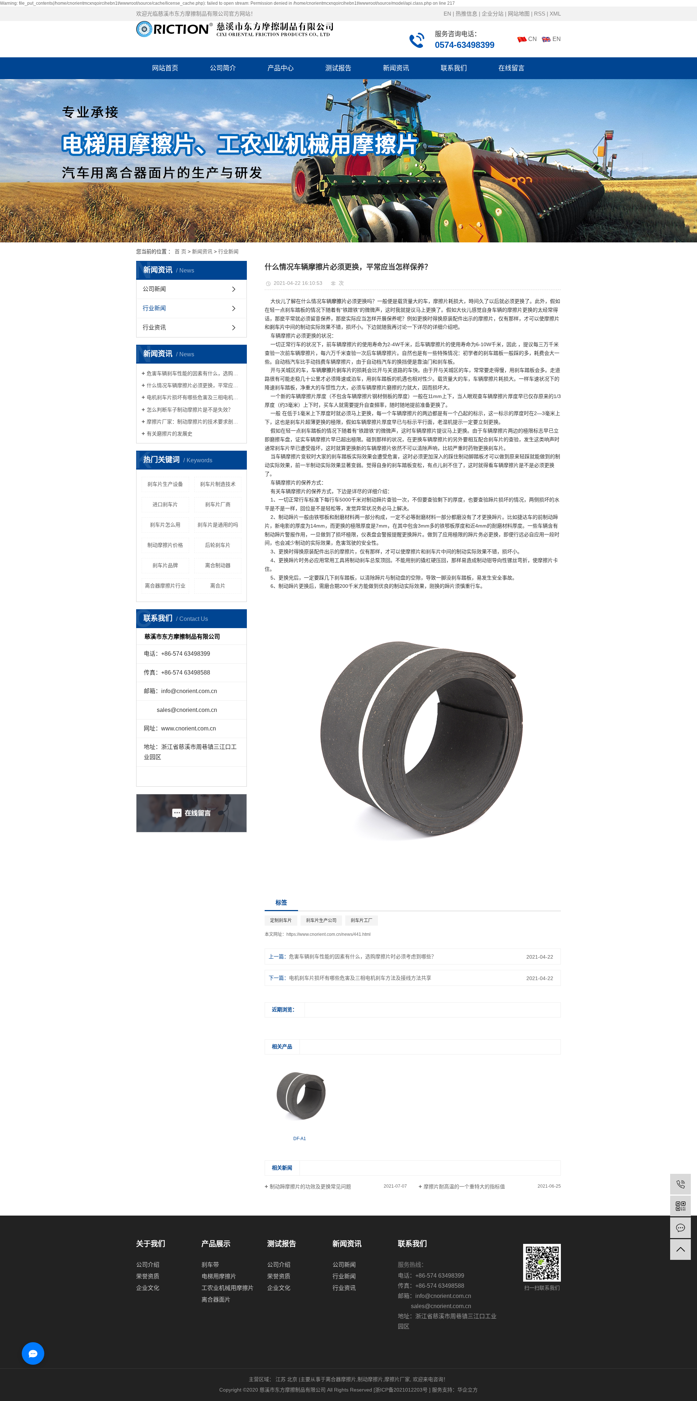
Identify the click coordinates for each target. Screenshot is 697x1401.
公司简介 (223, 68)
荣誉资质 (147, 1276)
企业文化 (147, 1288)
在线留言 (511, 68)
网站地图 (519, 14)
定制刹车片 (281, 920)
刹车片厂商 (218, 504)
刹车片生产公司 (321, 920)
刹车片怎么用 (165, 525)
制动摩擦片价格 (165, 545)
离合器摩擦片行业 (165, 586)
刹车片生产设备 (165, 484)
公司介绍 (147, 1265)
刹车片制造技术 (218, 484)
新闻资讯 (396, 68)
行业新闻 (228, 251)
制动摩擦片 (370, 1379)
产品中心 (281, 68)
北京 (292, 1379)
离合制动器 (218, 565)
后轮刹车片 (218, 545)
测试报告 (338, 68)
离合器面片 (216, 1299)
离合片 (217, 586)
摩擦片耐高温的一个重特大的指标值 (464, 1186)
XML (555, 14)
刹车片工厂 (361, 920)
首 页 (180, 251)
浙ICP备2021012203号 (401, 1390)
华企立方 (467, 1390)
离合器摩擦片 (341, 1379)
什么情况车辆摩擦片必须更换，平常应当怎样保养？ (194, 385)
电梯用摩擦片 (218, 1276)
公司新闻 (154, 289)
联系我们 (454, 68)
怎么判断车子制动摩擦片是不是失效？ (190, 410)
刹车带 (210, 1265)
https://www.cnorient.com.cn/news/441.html (328, 934)
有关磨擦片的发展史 (169, 434)
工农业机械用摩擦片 (227, 1288)
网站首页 (165, 68)
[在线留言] (680, 1227)
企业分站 (493, 14)
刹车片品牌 (165, 565)
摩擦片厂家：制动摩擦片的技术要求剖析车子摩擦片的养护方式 (194, 422)
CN (532, 39)
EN (447, 14)
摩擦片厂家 (397, 1379)
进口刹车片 (165, 504)
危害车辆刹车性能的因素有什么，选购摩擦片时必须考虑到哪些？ (194, 373)
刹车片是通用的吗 (217, 525)
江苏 (281, 1379)
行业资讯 (154, 327)
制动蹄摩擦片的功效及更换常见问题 (310, 1186)
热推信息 (466, 14)
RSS (539, 14)
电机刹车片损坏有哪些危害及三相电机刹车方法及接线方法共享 (194, 397)
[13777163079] (680, 1184)
